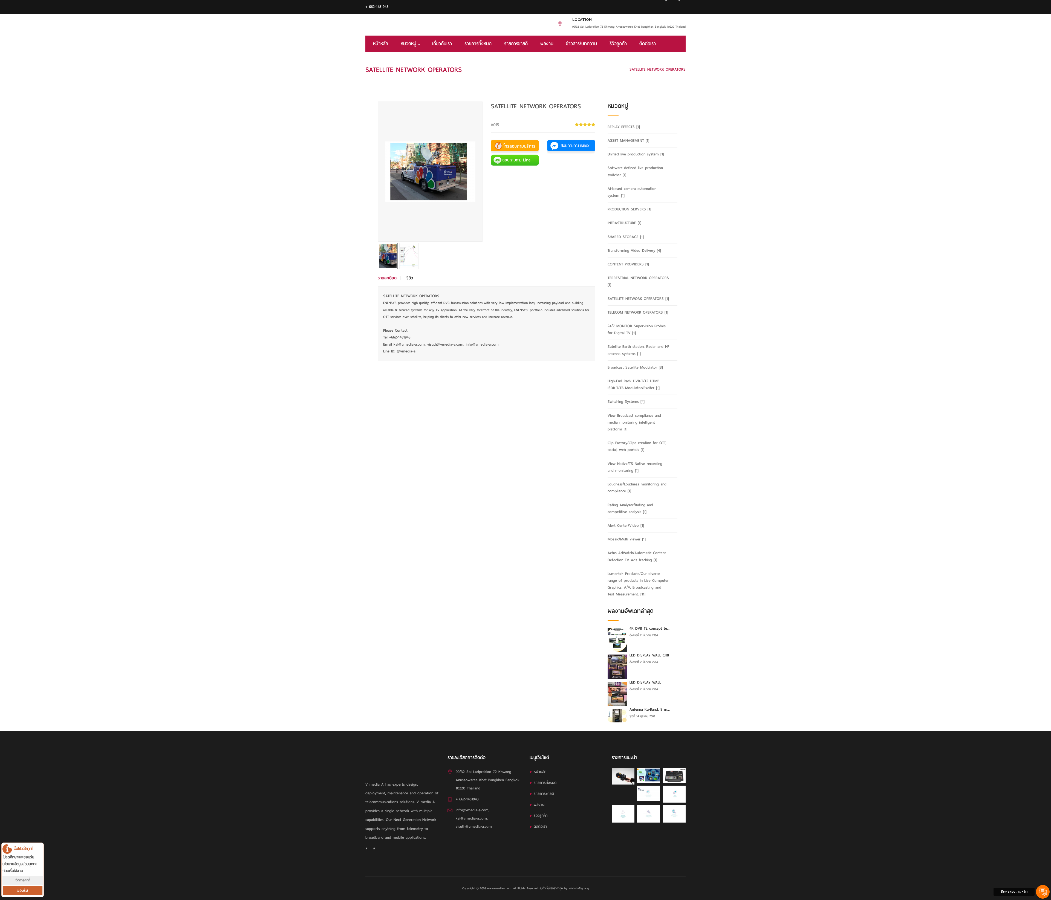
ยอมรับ (22, 890)
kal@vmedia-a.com (471, 818)
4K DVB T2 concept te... (649, 628)
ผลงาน (546, 44)
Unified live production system (636, 154)
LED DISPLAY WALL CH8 (649, 655)
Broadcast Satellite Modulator (635, 367)
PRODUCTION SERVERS (629, 209)
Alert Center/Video (626, 525)
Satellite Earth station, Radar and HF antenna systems (638, 350)
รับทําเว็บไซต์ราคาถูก (551, 888)
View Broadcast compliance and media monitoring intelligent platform (634, 422)
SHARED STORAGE (626, 237)
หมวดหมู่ (409, 44)
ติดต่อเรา (647, 44)
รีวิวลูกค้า (618, 44)
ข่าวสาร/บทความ (581, 44)
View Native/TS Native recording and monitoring (635, 467)
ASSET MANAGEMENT (628, 140)
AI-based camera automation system (632, 192)
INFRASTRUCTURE (624, 223)
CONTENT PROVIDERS (628, 264)
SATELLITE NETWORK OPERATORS (594, 69)
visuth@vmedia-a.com (474, 826)
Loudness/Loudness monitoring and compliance (637, 487)
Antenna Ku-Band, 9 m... (650, 709)
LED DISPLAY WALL (645, 682)
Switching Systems (626, 401)
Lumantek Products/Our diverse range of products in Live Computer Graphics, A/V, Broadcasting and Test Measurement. (638, 584)
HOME (554, 69)
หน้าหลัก (380, 44)
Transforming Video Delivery (634, 250)
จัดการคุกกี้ (22, 880)
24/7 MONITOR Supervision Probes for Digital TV (637, 329)
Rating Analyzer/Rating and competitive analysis (630, 508)
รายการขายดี (516, 44)
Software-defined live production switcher (635, 171)
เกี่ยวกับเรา (442, 44)
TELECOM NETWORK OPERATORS (638, 312)
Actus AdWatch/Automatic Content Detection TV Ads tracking (637, 556)
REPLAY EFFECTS (624, 127)
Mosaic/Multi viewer (627, 539)
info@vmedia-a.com (472, 810)
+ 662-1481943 (376, 7)
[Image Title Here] (623, 776)
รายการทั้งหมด (478, 44)
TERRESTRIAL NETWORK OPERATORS (638, 281)
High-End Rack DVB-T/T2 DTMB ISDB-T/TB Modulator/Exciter (634, 384)
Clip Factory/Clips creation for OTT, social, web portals (637, 446)
